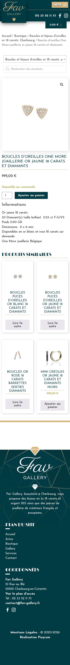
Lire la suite (17, 325)
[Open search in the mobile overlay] (35, 69)
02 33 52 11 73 (45, 15)
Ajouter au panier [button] (52, 405)
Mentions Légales (23, 632)
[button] (62, 84)
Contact (11, 558)
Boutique (20, 36)
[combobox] (35, 59)
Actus (9, 539)
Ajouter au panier (31, 195)
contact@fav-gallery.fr (22, 603)
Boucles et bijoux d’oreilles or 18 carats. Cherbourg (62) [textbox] (35, 59)
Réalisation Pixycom (35, 637)
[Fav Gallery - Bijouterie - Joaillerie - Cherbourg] (35, 459)
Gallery (10, 548)
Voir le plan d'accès (20, 593)
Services (11, 553)
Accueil (6, 36)
